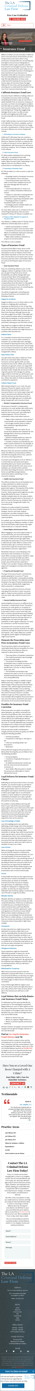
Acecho (7, 1150)
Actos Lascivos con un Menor (14, 1153)
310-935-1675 (18, 19)
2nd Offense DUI (10, 1133)
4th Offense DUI (10, 1140)
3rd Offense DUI (10, 1136)
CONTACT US (17, 1083)
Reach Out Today (10, 1263)
